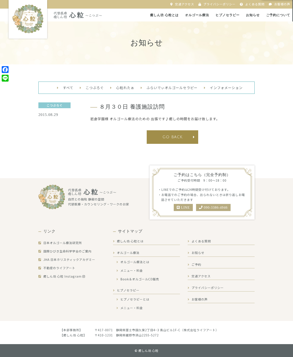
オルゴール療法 (197, 15)
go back (172, 137)
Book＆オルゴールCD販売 (139, 279)
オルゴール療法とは (134, 262)
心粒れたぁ (125, 87)
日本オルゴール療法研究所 (62, 243)
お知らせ (253, 15)
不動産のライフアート (59, 268)
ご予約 (196, 264)
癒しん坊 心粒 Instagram (62, 276)
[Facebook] (5, 69)
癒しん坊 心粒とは (164, 15)
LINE (185, 207)
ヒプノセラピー (228, 15)
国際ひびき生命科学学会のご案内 (67, 251)
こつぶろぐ (95, 87)
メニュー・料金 (131, 270)
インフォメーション (226, 87)
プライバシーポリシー (219, 4)
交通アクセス (184, 4)
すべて (68, 87)
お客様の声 (282, 4)
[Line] (5, 78)
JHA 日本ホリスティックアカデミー (69, 259)
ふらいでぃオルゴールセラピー (172, 87)
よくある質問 (254, 4)
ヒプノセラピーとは (134, 299)
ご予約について (278, 15)
